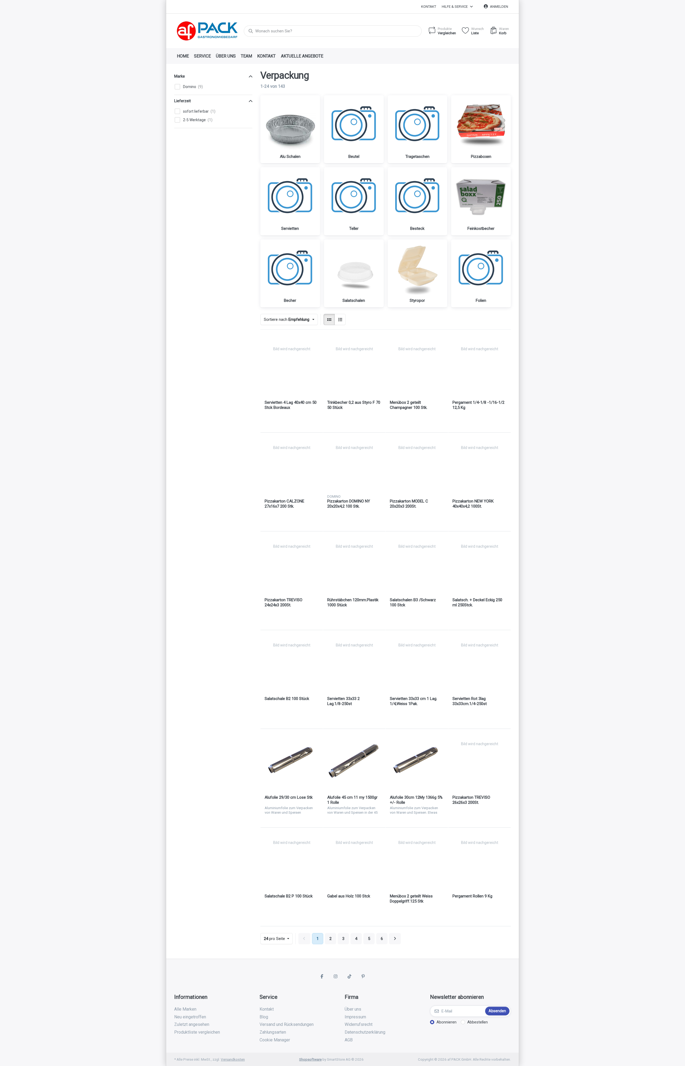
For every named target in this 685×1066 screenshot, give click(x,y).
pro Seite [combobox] (278, 938)
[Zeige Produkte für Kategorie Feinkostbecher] (481, 197)
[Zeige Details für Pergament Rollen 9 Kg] (479, 859)
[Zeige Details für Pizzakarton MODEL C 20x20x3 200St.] (417, 464)
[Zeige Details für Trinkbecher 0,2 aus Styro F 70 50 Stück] (354, 365)
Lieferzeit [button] (182, 100)
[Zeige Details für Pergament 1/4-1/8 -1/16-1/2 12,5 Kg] (479, 365)
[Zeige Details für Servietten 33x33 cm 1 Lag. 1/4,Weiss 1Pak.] (417, 661)
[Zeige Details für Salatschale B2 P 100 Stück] (292, 859)
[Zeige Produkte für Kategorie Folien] (481, 269)
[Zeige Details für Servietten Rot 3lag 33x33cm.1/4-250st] (479, 661)
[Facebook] (322, 976)
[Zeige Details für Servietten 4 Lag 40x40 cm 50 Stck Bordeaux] (292, 365)
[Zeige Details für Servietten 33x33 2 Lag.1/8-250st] (354, 661)
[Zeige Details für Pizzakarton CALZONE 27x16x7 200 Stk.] (292, 464)
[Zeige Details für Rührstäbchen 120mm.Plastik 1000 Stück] (354, 563)
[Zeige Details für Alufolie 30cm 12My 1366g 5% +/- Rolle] (417, 760)
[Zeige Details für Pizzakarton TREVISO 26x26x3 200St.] (479, 760)
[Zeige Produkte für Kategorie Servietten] (290, 197)
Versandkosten (233, 1059)
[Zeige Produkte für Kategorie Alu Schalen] (290, 125)
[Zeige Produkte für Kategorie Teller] (353, 197)
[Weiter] (395, 938)
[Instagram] (335, 976)
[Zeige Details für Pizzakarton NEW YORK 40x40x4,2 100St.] (479, 464)
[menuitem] (182, 56)
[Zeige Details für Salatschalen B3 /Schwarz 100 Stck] (417, 563)
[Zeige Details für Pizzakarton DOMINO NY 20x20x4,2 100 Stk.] (354, 464)
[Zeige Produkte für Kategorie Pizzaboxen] (481, 125)
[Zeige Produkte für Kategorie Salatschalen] (353, 269)
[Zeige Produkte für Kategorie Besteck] (417, 197)
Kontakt (428, 7)
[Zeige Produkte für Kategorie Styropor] (417, 269)
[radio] (329, 319)
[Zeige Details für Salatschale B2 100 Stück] (292, 661)
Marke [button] (179, 76)
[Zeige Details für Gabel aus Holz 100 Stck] (354, 859)
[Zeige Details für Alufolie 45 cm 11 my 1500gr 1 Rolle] (354, 760)
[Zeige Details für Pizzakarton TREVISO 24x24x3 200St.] (292, 563)
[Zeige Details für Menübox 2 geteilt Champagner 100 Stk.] (417, 365)
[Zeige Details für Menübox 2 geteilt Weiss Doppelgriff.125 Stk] (417, 859)
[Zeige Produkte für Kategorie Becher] (290, 269)
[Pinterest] (363, 976)
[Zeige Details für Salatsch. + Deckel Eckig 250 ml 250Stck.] (479, 563)
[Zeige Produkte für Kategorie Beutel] (353, 125)
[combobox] (333, 31)
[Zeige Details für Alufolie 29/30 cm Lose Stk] (292, 760)
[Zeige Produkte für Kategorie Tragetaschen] (417, 125)
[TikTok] (349, 976)
